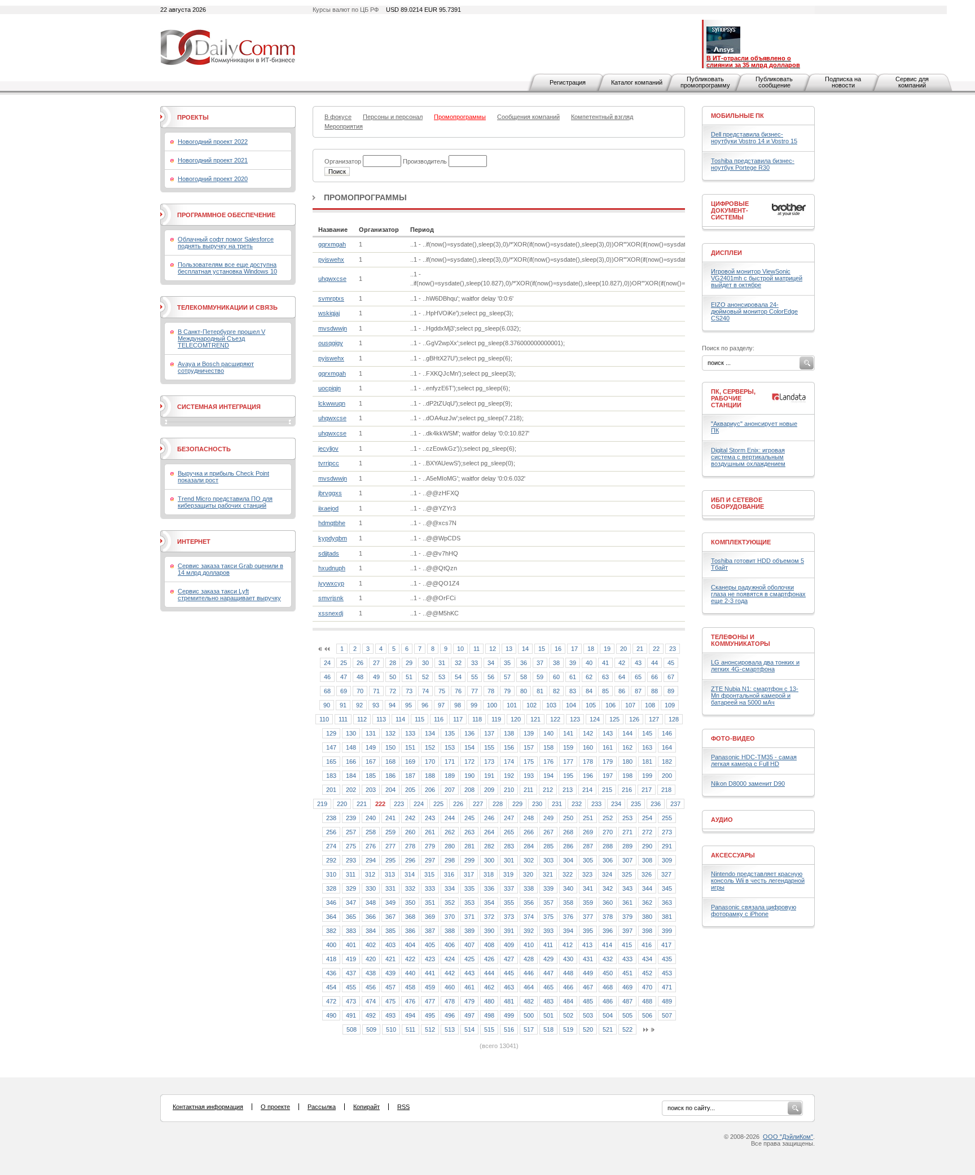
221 (362, 803)
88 (654, 691)
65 (638, 677)
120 (516, 719)
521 (608, 1029)
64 (621, 677)
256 (331, 832)
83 (572, 691)
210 (509, 789)
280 (450, 846)
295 (390, 860)
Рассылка (322, 1106)
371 (469, 916)
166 (351, 761)
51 (409, 677)
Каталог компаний (636, 82)
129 (331, 733)
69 (343, 691)
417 (666, 944)
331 (390, 888)
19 (607, 648)
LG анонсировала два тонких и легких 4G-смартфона (755, 665)
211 (528, 789)
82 (556, 691)
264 (489, 832)
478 (450, 1001)
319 (508, 874)
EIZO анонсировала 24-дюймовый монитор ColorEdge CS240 (754, 311)
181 (647, 761)
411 (548, 944)
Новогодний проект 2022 (213, 141)
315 (429, 874)
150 (390, 747)
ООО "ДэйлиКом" (788, 1136)
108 (650, 705)
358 (568, 902)
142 (588, 733)
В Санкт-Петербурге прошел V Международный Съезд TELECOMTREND (221, 338)
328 (331, 888)
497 (469, 1015)
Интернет (193, 541)
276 (371, 846)
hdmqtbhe (331, 523)
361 (627, 902)
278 (410, 846)
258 (371, 832)
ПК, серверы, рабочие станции (733, 398)
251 (588, 818)
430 (568, 959)
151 (410, 747)
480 (489, 1001)
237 (675, 803)
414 (607, 944)
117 (458, 719)
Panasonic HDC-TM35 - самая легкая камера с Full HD (754, 760)
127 (654, 719)
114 (400, 719)
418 (331, 959)
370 (450, 916)
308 (647, 860)
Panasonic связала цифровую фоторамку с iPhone (753, 910)
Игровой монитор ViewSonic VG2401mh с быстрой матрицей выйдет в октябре (756, 278)
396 (608, 930)
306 (608, 860)
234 (616, 803)
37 (540, 662)
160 (588, 747)
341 (588, 888)
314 (410, 874)
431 (588, 959)
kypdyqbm (332, 538)
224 (419, 803)
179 (608, 761)
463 (509, 987)
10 (460, 648)
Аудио (722, 819)
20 (623, 648)
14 (525, 648)
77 (474, 691)
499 (509, 1015)
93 (375, 705)
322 (568, 874)
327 (666, 874)
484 (568, 1001)
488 (647, 1001)
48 (360, 677)
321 (548, 874)
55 (474, 677)
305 (588, 860)
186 (390, 775)
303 (548, 860)
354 (489, 902)
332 (410, 888)
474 (371, 1001)
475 (390, 1001)
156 (509, 747)
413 (587, 944)
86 (621, 691)
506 (647, 1015)
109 (670, 705)
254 (647, 818)
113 (381, 719)
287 (588, 846)
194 (548, 775)
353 (469, 902)
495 (430, 1015)
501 (548, 1015)
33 (474, 662)
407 (469, 944)
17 (574, 648)
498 (489, 1015)
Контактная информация (208, 1106)
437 (351, 973)
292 (331, 860)
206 (430, 789)
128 (674, 719)
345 (667, 888)
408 (489, 944)
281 (469, 846)
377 (588, 916)
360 (608, 902)
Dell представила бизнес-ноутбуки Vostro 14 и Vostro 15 (754, 137)
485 (588, 1001)
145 (647, 733)
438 (371, 973)
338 (529, 888)
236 (656, 803)
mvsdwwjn (332, 328)
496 (450, 1015)
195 (568, 775)
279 (430, 846)
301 (509, 860)
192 (509, 775)
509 (371, 1029)
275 (351, 846)
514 (469, 1029)
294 (371, 860)
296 (410, 860)
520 (588, 1029)
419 (351, 959)
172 (469, 761)
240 (371, 818)
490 (331, 1015)
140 (548, 733)
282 (489, 846)
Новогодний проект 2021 (213, 160)
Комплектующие (741, 542)
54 (458, 677)
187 (410, 775)
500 (529, 1015)
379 (627, 916)
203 (371, 789)
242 (410, 818)
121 (535, 719)
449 (588, 973)
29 (409, 662)
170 (430, 761)
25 (343, 662)
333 (430, 888)
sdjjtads (328, 553)
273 (667, 832)
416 (647, 944)
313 (390, 874)
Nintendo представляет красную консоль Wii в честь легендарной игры (758, 880)
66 (654, 677)
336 (489, 888)
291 (667, 846)
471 (667, 987)
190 (469, 775)
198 (627, 775)
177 (568, 761)
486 (608, 1001)
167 (371, 761)
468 (608, 987)
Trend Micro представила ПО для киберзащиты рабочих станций (225, 502)
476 (410, 1001)
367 (390, 916)
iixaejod (328, 508)
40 (589, 662)
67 (670, 677)
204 (390, 789)
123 (575, 719)
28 (392, 662)
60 (556, 677)
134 (430, 733)
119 (496, 719)
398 (647, 930)
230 (537, 803)
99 (474, 705)
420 (371, 959)
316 (449, 874)
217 (647, 789)
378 (608, 916)
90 (326, 705)
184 (351, 775)
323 (587, 874)
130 (351, 733)
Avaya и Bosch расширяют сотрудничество (216, 367)
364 (331, 916)
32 (458, 662)
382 (331, 930)
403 (390, 944)
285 (548, 846)
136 (469, 733)
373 (509, 916)
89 (670, 691)
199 (647, 775)
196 (588, 775)
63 (605, 677)
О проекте (275, 1106)
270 (608, 832)
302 (529, 860)
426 (489, 959)
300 (489, 860)
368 (410, 916)
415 (627, 944)
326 (647, 874)
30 (425, 662)
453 (667, 973)
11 (476, 648)
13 (509, 648)
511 (410, 1029)
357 (548, 902)
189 (450, 775)
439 (390, 973)
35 (507, 662)
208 (469, 789)
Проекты (193, 117)
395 (588, 930)
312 (370, 874)
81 (540, 691)
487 (627, 1001)
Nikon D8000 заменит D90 (748, 783)
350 (410, 902)
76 (458, 691)
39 (572, 662)
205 (410, 789)
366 (371, 916)
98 (457, 705)
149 (371, 747)
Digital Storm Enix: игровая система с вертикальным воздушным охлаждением (748, 457)
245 (469, 818)
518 (548, 1029)
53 (441, 677)
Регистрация (568, 82)
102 (531, 705)
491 (351, 1015)
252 (608, 818)
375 (548, 916)
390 (489, 930)
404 (410, 944)
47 (343, 677)
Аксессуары (733, 855)
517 (529, 1029)
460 (450, 987)
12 (492, 648)
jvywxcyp (331, 583)
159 (568, 747)
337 (509, 888)
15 (541, 648)
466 (568, 987)
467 (588, 987)
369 (430, 916)
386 (410, 930)
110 (324, 719)
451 (627, 973)
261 (430, 832)
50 (392, 677)
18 (590, 648)
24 (327, 662)
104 (571, 705)
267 (548, 832)
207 (450, 789)
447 (548, 973)
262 (450, 832)
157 (529, 747)
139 (529, 733)
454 (331, 987)
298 (450, 860)
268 (568, 832)
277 (390, 846)
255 (667, 818)
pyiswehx (331, 259)
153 (450, 747)
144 (627, 733)
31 (441, 662)
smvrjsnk (331, 598)
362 (647, 902)
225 (438, 803)
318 (489, 874)
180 (627, 761)
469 (627, 987)
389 (469, 930)
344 (647, 888)
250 (568, 818)
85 (605, 691)
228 (498, 803)
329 (351, 888)
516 (509, 1029)
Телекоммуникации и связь (227, 307)
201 (331, 789)
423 (430, 959)
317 (469, 874)
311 (350, 874)
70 (360, 691)
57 (507, 677)
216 (627, 789)
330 (371, 888)
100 (492, 705)
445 (509, 973)
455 (351, 987)
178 (588, 761)
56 (491, 677)
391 (509, 930)
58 (523, 677)
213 (568, 789)
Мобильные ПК (737, 115)
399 (667, 930)
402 (371, 944)
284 (529, 846)
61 (572, 677)
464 (529, 987)
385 (390, 930)
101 (512, 705)
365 (351, 916)
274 (331, 846)
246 (489, 818)
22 (656, 648)
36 (523, 662)
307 (627, 860)
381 (667, 916)
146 (667, 733)
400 (331, 944)
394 (568, 930)
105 (591, 705)
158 (548, 747)
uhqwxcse (332, 278)
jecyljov (328, 448)
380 (647, 916)
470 (647, 987)
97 (441, 705)
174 (509, 761)
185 (371, 775)
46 (327, 677)
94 (392, 705)
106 (610, 705)
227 (478, 803)
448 (568, 973)
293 (351, 860)
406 (450, 944)
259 (390, 832)
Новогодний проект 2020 (213, 178)
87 (638, 691)
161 (608, 747)
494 (410, 1015)
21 (639, 648)
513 (450, 1029)
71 (376, 691)
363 (667, 902)
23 (672, 648)
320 (528, 874)
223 (399, 803)
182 (667, 761)
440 (410, 973)
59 (540, 677)
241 (390, 818)
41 (605, 662)
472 (331, 1001)
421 (390, 959)
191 (489, 775)
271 (627, 832)
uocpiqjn (329, 388)
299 (469, 860)
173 (489, 761)
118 (477, 719)
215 (607, 789)
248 (529, 818)
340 (568, 888)
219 (322, 803)
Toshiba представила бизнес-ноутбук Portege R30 (752, 164)
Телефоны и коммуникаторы (740, 640)
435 (667, 959)
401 (351, 944)
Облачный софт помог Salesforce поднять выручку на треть (226, 242)
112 (362, 719)
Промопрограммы (365, 197)
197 (608, 775)
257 (351, 832)
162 (627, 747)
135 (450, 733)
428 (529, 959)
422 (410, 959)
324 (607, 874)
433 (627, 959)
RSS (403, 1106)
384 (371, 930)
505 (627, 1015)
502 (568, 1015)
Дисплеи (726, 252)
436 (331, 973)
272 (647, 832)
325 (627, 874)
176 (548, 761)
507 (667, 1015)
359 (588, 902)
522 (627, 1029)
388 (450, 930)
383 (351, 930)
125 (614, 719)
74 (425, 691)
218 (666, 789)
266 (529, 832)
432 (608, 959)
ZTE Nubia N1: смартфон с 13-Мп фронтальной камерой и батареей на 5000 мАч (754, 695)
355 (509, 902)
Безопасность (204, 449)
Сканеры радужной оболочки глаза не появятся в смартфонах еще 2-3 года (758, 594)
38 (556, 662)
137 (489, 733)
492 (371, 1015)
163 (647, 747)
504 (608, 1015)
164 (667, 747)
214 (587, 789)
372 (489, 916)
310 (331, 874)
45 (670, 662)
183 (331, 775)
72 (392, 691)
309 (667, 860)
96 (424, 705)
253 (627, 818)
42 (621, 662)
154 (469, 747)
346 (331, 902)
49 (376, 677)
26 (360, 662)
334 (450, 888)
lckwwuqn (331, 403)
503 (588, 1015)
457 (390, 987)
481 (509, 1001)
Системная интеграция (219, 406)
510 (391, 1029)
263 (469, 832)
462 (489, 987)
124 (595, 719)
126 (634, 719)
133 (410, 733)
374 (529, 916)
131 (371, 733)
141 (568, 733)
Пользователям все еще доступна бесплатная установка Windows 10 (227, 268)
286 (568, 846)
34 (491, 662)
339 (548, 888)
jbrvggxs (330, 493)
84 (589, 691)
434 (647, 959)
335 (469, 888)
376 (568, 916)
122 (555, 719)
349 (390, 902)
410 (529, 944)
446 (529, 973)
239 (351, 818)
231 (557, 803)
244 (450, 818)
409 (509, 944)
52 (425, 677)
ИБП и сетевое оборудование (737, 503)
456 (371, 987)
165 (331, 761)
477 (430, 1001)
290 (647, 846)
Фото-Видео (733, 738)
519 (568, 1029)
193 (529, 775)
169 (410, 761)
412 (568, 944)
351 (430, 902)
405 (430, 944)
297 (430, 860)
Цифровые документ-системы (730, 210)
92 (359, 705)
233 (596, 803)
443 (469, 973)
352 (450, 902)
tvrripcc (328, 463)
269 (588, 832)
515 (489, 1029)
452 (647, 973)
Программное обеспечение (226, 215)
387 (430, 930)
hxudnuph (331, 568)
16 (558, 648)
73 (409, 691)
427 (509, 959)
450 (608, 973)
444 (489, 973)
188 (430, 775)
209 (489, 789)
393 (548, 930)
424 (450, 959)
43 (638, 662)
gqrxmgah (332, 244)
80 (523, 691)
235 (636, 803)
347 (351, 902)
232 (577, 803)
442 (450, 973)
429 (548, 959)
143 (608, 733)
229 (517, 803)
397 (627, 930)
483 (548, 1001)
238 (331, 818)
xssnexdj (330, 613)
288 (608, 846)
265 (509, 832)
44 (654, 662)
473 (351, 1001)
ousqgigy (330, 343)
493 (390, 1015)
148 (351, 747)
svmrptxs (331, 298)
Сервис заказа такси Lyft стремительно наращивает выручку (229, 594)
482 (529, 1001)
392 (529, 930)
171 (450, 761)
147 (331, 747)
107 (630, 705)
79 (507, 691)
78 (491, 691)
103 (551, 705)
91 (343, 705)
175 (529, 761)
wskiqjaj (329, 313)
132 (390, 733)
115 (419, 719)
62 (589, 677)
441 (430, 973)
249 (548, 818)
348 (371, 902)
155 (489, 747)
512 (430, 1029)
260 (410, 832)
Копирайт (366, 1106)
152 (430, 747)
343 (627, 888)
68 (327, 691)
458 (410, 987)
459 (430, 987)
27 (376, 662)
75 (441, 691)
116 (438, 719)
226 (458, 803)
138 (509, 733)
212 (548, 789)
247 (509, 818)
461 (469, 987)
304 (568, 860)
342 (608, 888)
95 (408, 705)
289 (627, 846)
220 (342, 803)
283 (509, 846)
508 (351, 1029)
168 (390, 761)
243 (430, 818)
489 (667, 1001)
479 (469, 1001)
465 (548, 987)
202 (351, 789)
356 (529, 902)
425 (469, 959)
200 (667, 775)
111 (343, 719)
